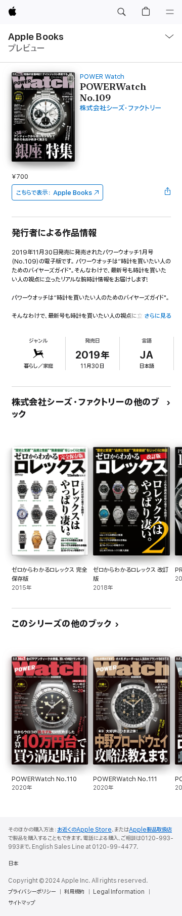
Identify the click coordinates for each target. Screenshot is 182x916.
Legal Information (119, 891)
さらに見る (157, 316)
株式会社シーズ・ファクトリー (120, 108)
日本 (13, 863)
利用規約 (74, 891)
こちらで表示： (54, 192)
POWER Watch (102, 76)
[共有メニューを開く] (167, 192)
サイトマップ (21, 902)
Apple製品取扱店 (150, 829)
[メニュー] (170, 12)
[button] (121, 12)
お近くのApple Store (84, 829)
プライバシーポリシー (32, 891)
